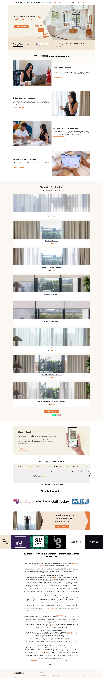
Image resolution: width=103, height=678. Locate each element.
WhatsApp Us (24, 448)
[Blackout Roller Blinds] (51, 310)
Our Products (28, 2)
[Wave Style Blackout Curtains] (51, 363)
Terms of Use (55, 583)
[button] (12, 474)
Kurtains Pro (56, 2)
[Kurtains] (18, 2)
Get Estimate (37, 2)
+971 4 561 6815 (72, 593)
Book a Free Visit (55, 580)
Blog (41, 586)
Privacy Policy (43, 583)
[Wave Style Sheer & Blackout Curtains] (51, 390)
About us (42, 577)
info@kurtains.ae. (73, 598)
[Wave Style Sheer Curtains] (51, 336)
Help (50, 2)
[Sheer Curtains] (51, 202)
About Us (44, 2)
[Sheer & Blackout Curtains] (51, 256)
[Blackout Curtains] (51, 229)
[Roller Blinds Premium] (51, 283)
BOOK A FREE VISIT (83, 2)
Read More (51, 569)
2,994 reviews (60, 484)
